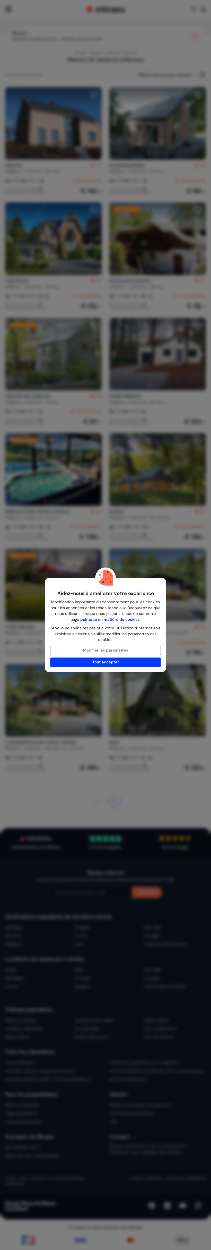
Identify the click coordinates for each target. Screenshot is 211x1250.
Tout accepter (105, 662)
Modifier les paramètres (105, 650)
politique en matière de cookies (110, 619)
